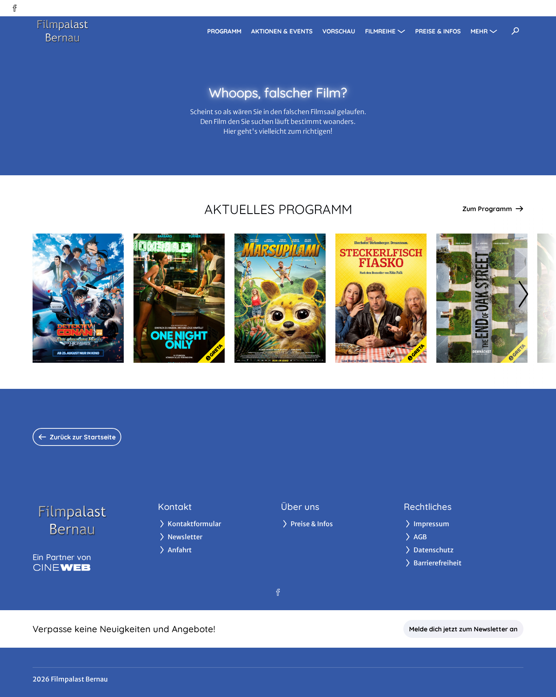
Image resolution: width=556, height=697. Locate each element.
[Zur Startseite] (90, 31)
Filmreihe (380, 31)
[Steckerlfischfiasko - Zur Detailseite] (381, 298)
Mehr (479, 31)
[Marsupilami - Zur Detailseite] (280, 298)
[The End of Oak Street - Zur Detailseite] (482, 298)
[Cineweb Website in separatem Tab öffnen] (62, 567)
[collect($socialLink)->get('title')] (15, 8)
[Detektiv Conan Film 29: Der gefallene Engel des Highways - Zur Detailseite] (78, 298)
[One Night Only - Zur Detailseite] (179, 298)
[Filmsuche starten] (515, 31)
